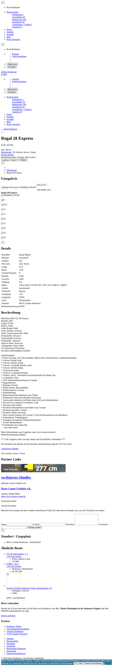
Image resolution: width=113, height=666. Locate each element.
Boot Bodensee (10, 129)
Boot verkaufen (13, 39)
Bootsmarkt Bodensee (16, 648)
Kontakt (10, 34)
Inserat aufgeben (8, 615)
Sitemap (10, 638)
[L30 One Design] (17, 554)
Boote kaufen (12, 12)
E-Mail (36, 524)
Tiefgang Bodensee (15, 631)
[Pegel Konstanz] (33, 471)
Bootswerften (12, 641)
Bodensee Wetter (14, 626)
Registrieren (12, 64)
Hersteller (11, 643)
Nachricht (70, 524)
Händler (10, 32)
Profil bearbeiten (19, 56)
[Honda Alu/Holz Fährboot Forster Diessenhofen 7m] (13, 586)
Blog (9, 37)
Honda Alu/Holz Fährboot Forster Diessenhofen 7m (29, 588)
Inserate (15, 54)
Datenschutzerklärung (16, 653)
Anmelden (12, 67)
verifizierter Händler (10, 449)
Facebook (11, 646)
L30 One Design (14, 556)
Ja (76, 663)
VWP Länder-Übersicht (17, 634)
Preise (9, 29)
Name (4, 524)
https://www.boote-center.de (13, 496)
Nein (81, 663)
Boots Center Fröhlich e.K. (16, 488)
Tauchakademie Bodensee (18, 629)
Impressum (11, 651)
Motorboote (6, 152)
